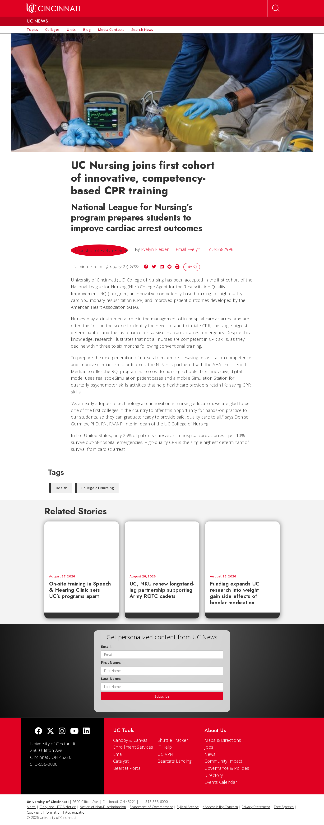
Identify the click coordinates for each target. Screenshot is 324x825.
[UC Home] (52, 8)
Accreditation (75, 812)
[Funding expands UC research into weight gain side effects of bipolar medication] (242, 545)
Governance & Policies (226, 768)
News (209, 754)
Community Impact (223, 761)
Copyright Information (44, 812)
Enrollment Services (133, 747)
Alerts (31, 807)
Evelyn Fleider (155, 249)
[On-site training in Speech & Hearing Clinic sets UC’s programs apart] (81, 545)
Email (118, 754)
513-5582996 (220, 249)
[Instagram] (62, 731)
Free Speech (284, 807)
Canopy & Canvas (130, 740)
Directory (213, 775)
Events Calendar (220, 782)
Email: (106, 646)
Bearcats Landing (174, 761)
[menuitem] (32, 29)
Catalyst (121, 761)
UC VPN (165, 754)
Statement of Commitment (151, 807)
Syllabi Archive (188, 807)
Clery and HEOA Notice (58, 807)
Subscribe (162, 696)
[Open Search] (276, 8)
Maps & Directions (222, 740)
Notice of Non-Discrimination (103, 807)
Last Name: (111, 678)
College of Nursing (97, 488)
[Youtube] (74, 731)
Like (190, 267)
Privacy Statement (256, 807)
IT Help (164, 747)
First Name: (111, 662)
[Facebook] (38, 731)
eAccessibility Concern (220, 807)
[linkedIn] (86, 731)
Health (62, 488)
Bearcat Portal (127, 768)
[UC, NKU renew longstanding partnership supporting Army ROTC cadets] (162, 545)
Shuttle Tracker (172, 740)
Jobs (208, 747)
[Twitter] (50, 731)
